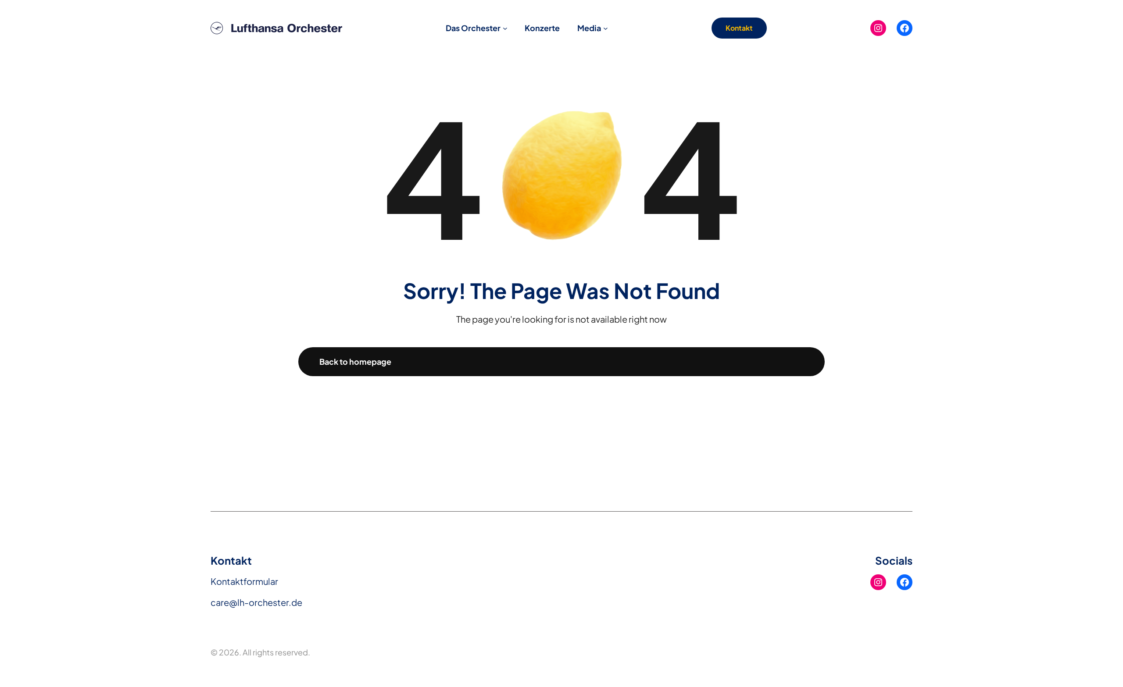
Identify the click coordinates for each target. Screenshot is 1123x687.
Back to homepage (355, 361)
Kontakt (739, 27)
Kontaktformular (244, 581)
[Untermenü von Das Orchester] (505, 28)
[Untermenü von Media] (605, 28)
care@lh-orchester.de (256, 602)
